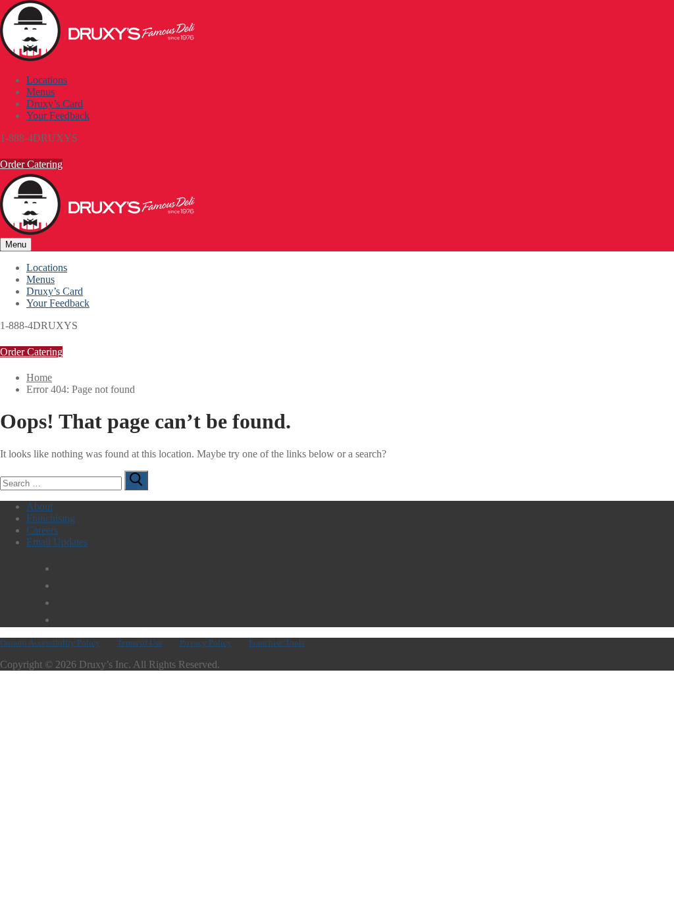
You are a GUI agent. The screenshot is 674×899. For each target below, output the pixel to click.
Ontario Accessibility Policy (50, 643)
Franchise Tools (277, 643)
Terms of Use (140, 643)
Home (39, 377)
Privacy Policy (206, 643)
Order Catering (31, 164)
